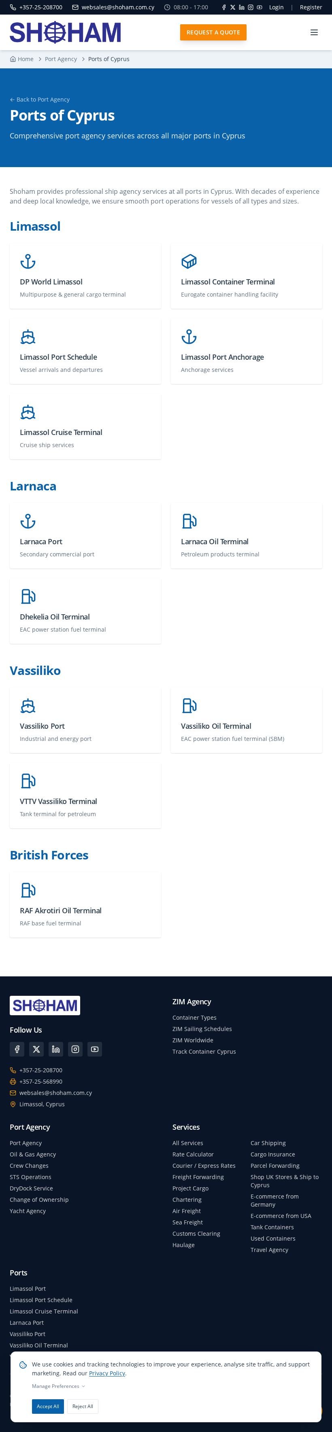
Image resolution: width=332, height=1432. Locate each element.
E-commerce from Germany (275, 1200)
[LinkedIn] (242, 7)
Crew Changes (29, 1165)
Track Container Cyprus (204, 1051)
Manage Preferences (55, 1386)
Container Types (194, 1017)
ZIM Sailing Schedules (202, 1029)
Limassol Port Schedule (41, 1300)
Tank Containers (272, 1227)
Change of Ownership (39, 1199)
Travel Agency (269, 1250)
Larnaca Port (27, 1322)
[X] (233, 7)
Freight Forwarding (198, 1177)
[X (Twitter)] (36, 1049)
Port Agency (61, 59)
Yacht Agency (28, 1211)
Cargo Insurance (273, 1154)
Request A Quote (213, 32)
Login (276, 7)
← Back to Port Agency (40, 99)
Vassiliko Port (27, 1334)
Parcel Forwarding (275, 1165)
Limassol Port (28, 1288)
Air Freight (186, 1211)
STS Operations (30, 1177)
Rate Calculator (193, 1154)
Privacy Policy (107, 1373)
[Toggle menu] (314, 32)
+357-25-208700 (40, 1070)
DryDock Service (31, 1188)
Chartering (187, 1199)
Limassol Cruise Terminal (44, 1311)
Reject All (82, 1406)
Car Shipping (268, 1143)
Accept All (48, 1406)
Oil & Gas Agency (33, 1154)
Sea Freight (187, 1222)
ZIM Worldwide (192, 1040)
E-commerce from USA (281, 1216)
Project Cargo (190, 1188)
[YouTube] (259, 7)
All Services (187, 1143)
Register (311, 7)
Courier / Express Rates (204, 1165)
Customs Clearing (196, 1233)
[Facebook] (224, 7)
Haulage (183, 1245)
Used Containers (273, 1238)
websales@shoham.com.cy (55, 1093)
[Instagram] (250, 7)
